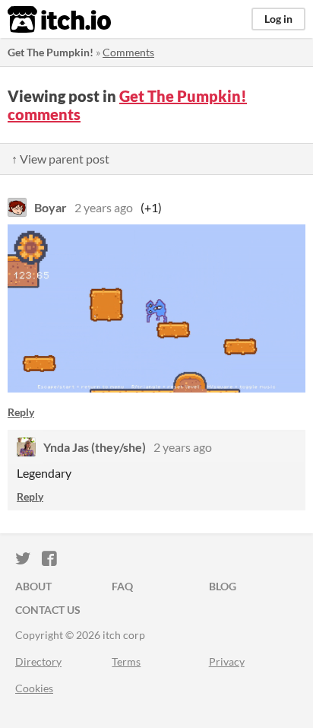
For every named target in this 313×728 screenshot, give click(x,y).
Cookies (34, 688)
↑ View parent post (60, 158)
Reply (21, 411)
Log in (278, 18)
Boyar (50, 207)
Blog (222, 586)
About (33, 586)
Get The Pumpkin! (50, 52)
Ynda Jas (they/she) (94, 447)
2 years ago (103, 207)
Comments (128, 52)
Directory (38, 661)
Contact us (48, 609)
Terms (126, 661)
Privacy (227, 661)
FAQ (122, 586)
